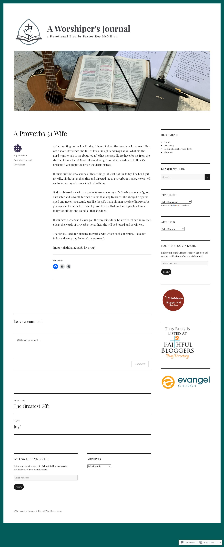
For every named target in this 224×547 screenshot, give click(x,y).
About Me (168, 152)
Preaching (169, 145)
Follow (18, 486)
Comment (140, 363)
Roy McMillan (20, 155)
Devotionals (19, 164)
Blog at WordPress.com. (50, 511)
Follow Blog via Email (31, 459)
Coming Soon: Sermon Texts (178, 148)
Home (167, 141)
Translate (184, 205)
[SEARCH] (207, 177)
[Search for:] (183, 177)
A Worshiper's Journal (24, 511)
